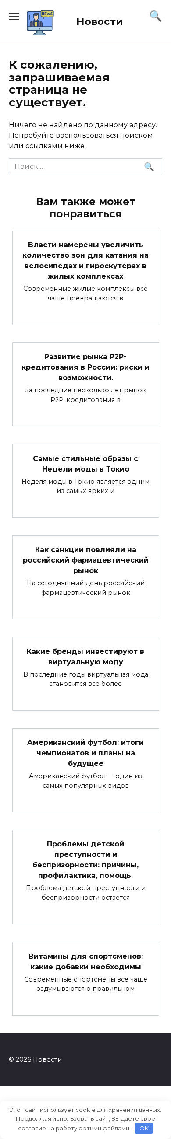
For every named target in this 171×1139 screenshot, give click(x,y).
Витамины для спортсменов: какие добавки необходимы (85, 961)
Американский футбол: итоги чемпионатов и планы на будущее (85, 753)
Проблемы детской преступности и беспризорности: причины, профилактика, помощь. (85, 860)
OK (144, 1128)
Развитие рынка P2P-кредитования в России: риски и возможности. (85, 367)
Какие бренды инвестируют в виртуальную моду (85, 656)
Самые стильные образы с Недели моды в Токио (85, 463)
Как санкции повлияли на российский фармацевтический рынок (86, 560)
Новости (99, 21)
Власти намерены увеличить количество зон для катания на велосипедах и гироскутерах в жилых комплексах (85, 260)
